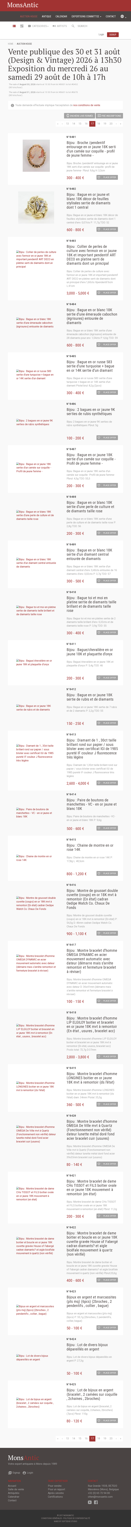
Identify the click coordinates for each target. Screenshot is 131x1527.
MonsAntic (22, 4)
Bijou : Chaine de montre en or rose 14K (90, 847)
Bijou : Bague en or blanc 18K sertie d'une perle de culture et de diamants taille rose (90, 506)
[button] (98, 177)
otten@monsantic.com (100, 1496)
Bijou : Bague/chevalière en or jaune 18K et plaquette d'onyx (90, 652)
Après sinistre (56, 1493)
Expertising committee (86, 16)
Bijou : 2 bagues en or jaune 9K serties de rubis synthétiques (91, 412)
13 (67, 123)
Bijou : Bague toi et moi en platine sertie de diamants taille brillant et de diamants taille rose (91, 604)
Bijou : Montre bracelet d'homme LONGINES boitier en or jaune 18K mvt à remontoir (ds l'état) (92, 1078)
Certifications (55, 1496)
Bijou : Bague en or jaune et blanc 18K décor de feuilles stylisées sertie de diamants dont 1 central (88, 200)
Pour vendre (55, 1485)
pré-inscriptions (109, 115)
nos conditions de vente (86, 105)
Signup (14, 1472)
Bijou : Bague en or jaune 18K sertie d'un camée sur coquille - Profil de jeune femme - (91, 459)
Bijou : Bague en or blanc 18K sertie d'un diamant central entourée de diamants (89, 554)
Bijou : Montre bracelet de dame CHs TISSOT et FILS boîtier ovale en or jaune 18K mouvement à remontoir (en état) (91, 1187)
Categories (37, 26)
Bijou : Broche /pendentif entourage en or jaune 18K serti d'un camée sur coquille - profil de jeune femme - (91, 149)
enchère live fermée (79, 115)
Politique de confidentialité (76, 1518)
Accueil (12, 1485)
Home (10, 44)
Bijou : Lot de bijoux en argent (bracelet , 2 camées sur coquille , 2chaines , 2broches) (92, 1394)
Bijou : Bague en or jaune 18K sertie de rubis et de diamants (90, 697)
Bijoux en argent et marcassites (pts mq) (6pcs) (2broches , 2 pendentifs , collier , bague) (91, 1301)
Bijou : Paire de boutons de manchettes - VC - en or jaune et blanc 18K (92, 804)
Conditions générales (51, 1518)
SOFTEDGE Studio (69, 1521)
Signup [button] (112, 34)
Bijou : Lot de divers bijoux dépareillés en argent (87, 1347)
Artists (59, 26)
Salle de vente (16, 1489)
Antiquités (13, 1493)
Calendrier (13, 1496)
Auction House (28, 16)
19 (104, 123)
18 (98, 123)
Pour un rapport (56, 1489)
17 (92, 123)
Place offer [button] (109, 177)
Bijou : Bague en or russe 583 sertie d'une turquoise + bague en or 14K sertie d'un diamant (90, 366)
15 (79, 123)
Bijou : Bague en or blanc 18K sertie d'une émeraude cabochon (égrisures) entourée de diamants (92, 316)
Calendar (61, 16)
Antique (46, 16)
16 (86, 123)
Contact (111, 16)
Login (102, 34)
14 (73, 123)
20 (111, 123)
